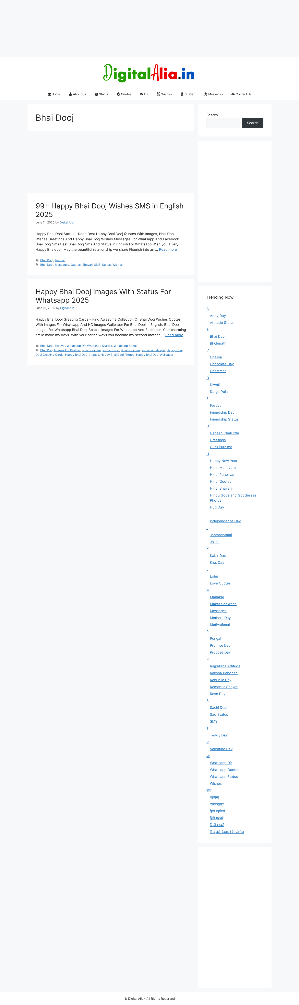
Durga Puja (219, 392)
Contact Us (244, 94)
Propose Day (220, 652)
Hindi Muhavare (223, 468)
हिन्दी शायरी (217, 825)
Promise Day (220, 645)
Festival (60, 260)
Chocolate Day (222, 364)
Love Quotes (220, 583)
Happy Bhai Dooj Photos (117, 354)
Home (56, 94)
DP (146, 94)
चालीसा (214, 797)
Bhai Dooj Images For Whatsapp (143, 350)
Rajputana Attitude (225, 666)
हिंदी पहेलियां (217, 811)
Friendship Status (224, 419)
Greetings (218, 440)
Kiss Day (217, 563)
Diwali (215, 385)
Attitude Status (222, 323)
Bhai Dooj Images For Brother (60, 350)
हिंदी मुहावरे (216, 818)
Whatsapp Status (125, 345)
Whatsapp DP (76, 345)
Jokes (214, 542)
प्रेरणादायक (217, 804)
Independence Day (225, 521)
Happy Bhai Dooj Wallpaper (154, 354)
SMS (97, 264)
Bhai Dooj (46, 260)
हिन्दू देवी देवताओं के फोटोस (227, 832)
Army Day (218, 316)
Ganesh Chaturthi (224, 433)
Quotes (126, 94)
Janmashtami (221, 535)
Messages (215, 94)
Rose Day (217, 694)
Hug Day (217, 507)
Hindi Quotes (220, 481)
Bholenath (218, 343)
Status (103, 94)
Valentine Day (221, 749)
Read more (168, 249)
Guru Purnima (221, 447)
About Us (79, 94)
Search (212, 115)
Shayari (190, 94)
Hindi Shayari (221, 488)
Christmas (218, 371)
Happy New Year (223, 461)
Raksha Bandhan (224, 673)
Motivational (220, 625)
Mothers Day (220, 618)
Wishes (166, 94)
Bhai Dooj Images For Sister (100, 350)
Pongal (215, 638)
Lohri (214, 576)
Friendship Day (222, 412)
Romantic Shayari (224, 687)
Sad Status (219, 714)
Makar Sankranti (223, 604)
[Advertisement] (122, 28)
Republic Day (220, 680)
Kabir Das (218, 556)
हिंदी (209, 790)
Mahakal (217, 597)
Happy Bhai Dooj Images (82, 354)
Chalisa (216, 357)
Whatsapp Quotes (99, 345)
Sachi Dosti (219, 708)
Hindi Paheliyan (222, 475)
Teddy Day (219, 735)
